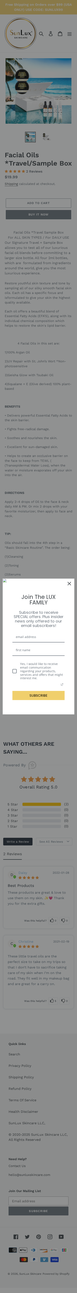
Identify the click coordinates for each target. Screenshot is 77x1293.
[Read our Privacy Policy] (62, 684)
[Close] (69, 583)
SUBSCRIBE (38, 695)
